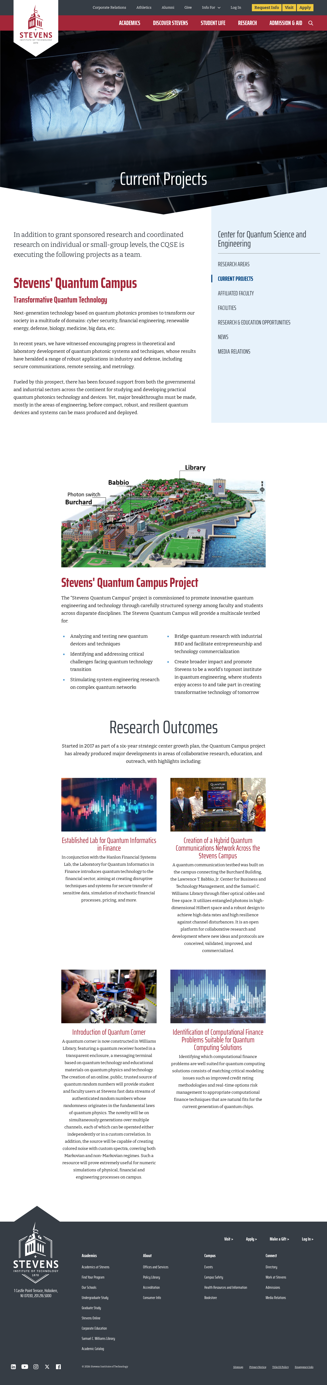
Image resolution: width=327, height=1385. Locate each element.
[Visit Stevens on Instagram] (36, 1366)
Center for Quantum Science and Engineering (262, 240)
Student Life (213, 23)
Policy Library (151, 1277)
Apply (305, 7)
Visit (289, 7)
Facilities (227, 308)
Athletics (143, 7)
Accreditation (151, 1287)
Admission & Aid (286, 23)
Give (188, 7)
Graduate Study (91, 1308)
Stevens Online (91, 1318)
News (223, 337)
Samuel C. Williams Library (98, 1338)
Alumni (168, 7)
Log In (236, 7)
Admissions (273, 1287)
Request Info (266, 7)
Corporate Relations (109, 7)
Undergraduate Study (95, 1297)
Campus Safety (213, 1277)
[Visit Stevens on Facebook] (58, 1366)
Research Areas (234, 264)
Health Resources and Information (225, 1287)
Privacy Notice (257, 1367)
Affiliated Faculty (236, 293)
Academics (129, 23)
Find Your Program (93, 1277)
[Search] (311, 23)
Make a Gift (278, 1239)
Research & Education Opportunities (254, 322)
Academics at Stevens (95, 1267)
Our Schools (89, 1287)
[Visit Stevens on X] (47, 1366)
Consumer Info (152, 1297)
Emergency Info (304, 1367)
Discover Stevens (170, 23)
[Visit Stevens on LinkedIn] (13, 1366)
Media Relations (234, 351)
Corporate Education (94, 1328)
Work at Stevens (276, 1277)
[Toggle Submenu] (219, 7)
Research (247, 23)
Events (208, 1267)
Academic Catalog (93, 1348)
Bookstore (210, 1297)
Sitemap (238, 1367)
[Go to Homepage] (36, 29)
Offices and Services (155, 1267)
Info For (208, 7)
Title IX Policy (280, 1367)
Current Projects (235, 279)
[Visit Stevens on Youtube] (24, 1366)
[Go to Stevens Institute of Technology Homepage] (36, 1252)
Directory (271, 1267)
